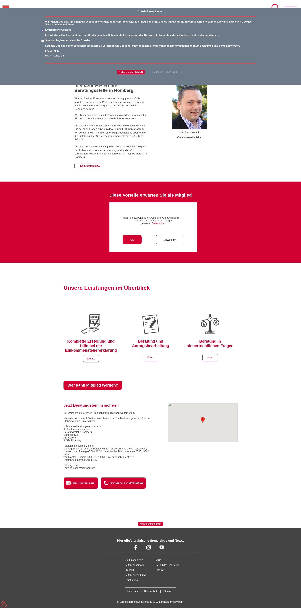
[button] (203, 420)
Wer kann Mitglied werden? (92, 385)
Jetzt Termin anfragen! (83, 483)
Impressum (133, 591)
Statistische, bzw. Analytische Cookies (68, 40)
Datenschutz (159, 223)
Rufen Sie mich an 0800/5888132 (126, 483)
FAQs (158, 560)
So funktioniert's (90, 166)
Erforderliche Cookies (58, 29)
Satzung (159, 570)
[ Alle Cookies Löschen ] (54, 56)
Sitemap (167, 591)
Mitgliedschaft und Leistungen (135, 577)
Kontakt (129, 570)
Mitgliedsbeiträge (135, 565)
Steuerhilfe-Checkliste (167, 565)
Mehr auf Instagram (150, 524)
